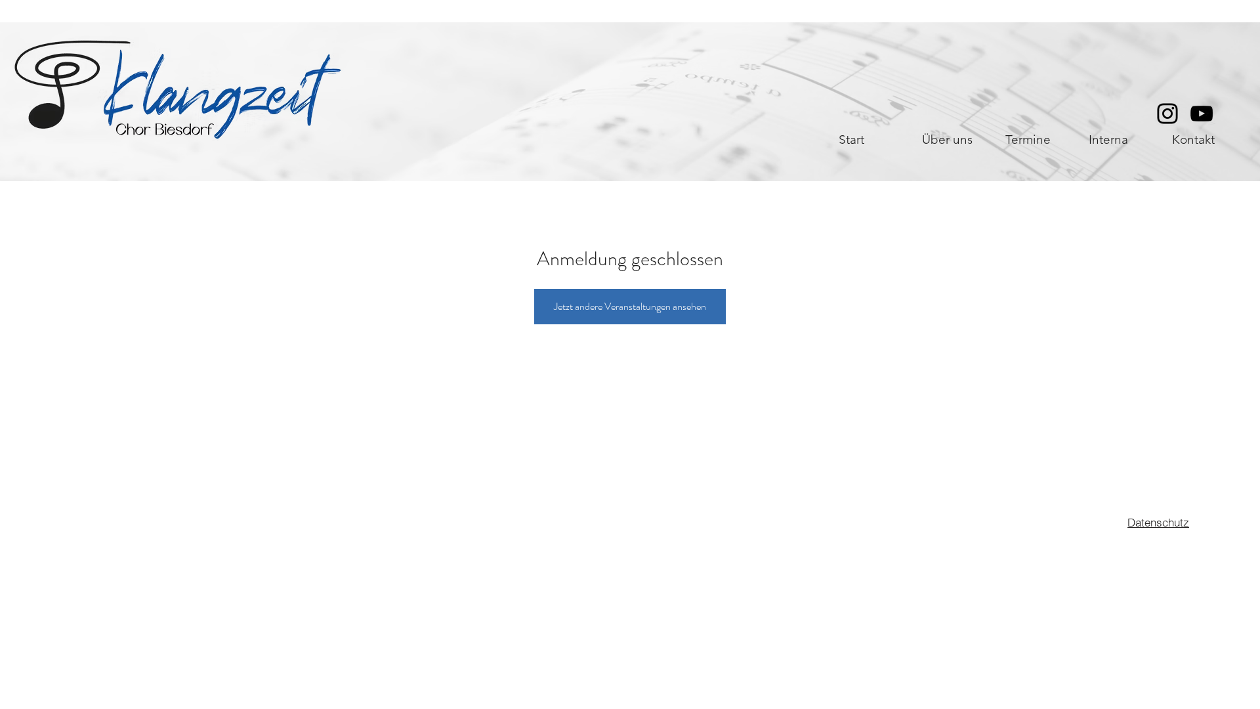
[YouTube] (1201, 113)
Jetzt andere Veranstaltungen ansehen (630, 306)
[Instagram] (1167, 113)
